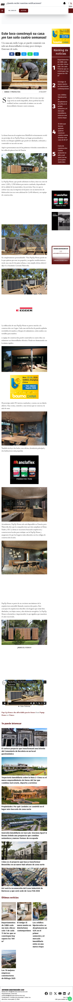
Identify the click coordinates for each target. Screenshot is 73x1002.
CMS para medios (60, 999)
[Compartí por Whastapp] (30, 54)
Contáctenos (5, 997)
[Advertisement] (24, 120)
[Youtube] (59, 993)
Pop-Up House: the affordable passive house (18, 712)
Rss (64, 997)
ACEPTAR (23, 10)
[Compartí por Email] (24, 54)
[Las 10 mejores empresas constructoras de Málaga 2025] (9, 959)
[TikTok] (69, 993)
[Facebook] (46, 993)
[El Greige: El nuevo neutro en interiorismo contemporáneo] (24, 911)
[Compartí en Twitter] (18, 54)
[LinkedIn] (64, 993)
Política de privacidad (16, 997)
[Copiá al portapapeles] (36, 54)
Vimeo (11, 715)
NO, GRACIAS (12, 10)
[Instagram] (50, 993)
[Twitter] (55, 993)
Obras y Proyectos (11, 92)
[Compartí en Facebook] (11, 54)
